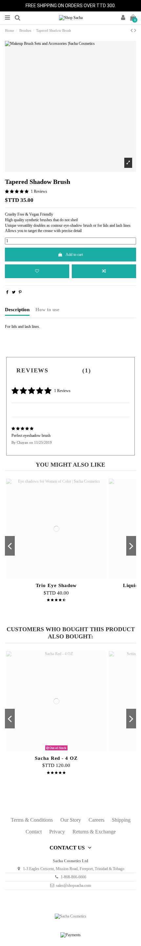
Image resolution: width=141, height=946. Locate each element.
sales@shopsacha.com (73, 885)
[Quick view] (64, 578)
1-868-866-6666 (73, 877)
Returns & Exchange (94, 831)
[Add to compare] (104, 271)
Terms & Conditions (32, 820)
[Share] (7, 292)
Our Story (70, 820)
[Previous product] (132, 30)
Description (17, 309)
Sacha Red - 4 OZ (56, 758)
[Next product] (135, 30)
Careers (96, 820)
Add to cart (74, 254)
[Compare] (56, 578)
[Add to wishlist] (37, 271)
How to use (47, 309)
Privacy (57, 831)
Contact (34, 831)
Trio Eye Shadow (56, 585)
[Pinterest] (20, 292)
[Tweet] (13, 292)
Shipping (121, 820)
